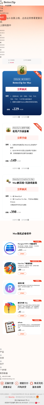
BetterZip (9, 3)
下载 (1, 8)
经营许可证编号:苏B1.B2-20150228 (16, 402)
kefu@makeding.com (8, 379)
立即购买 (22, 89)
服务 (1, 11)
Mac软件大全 (4, 13)
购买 (2, 17)
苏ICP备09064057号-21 (22, 400)
